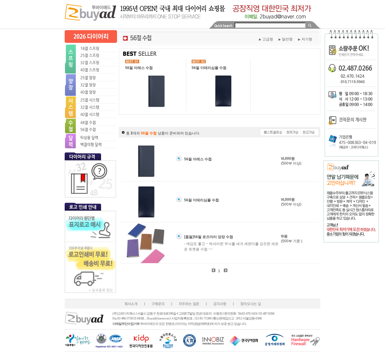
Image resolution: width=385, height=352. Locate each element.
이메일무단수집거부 (126, 323)
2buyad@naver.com (158, 318)
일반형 (286, 39)
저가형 (305, 39)
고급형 (266, 39)
